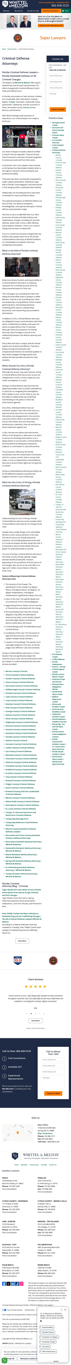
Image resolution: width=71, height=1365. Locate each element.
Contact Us (52, 1165)
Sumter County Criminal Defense (20, 678)
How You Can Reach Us (51, 11)
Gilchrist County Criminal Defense (21, 762)
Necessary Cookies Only (29, 1359)
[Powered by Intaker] (56, 1361)
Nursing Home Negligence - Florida (57, 686)
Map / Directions (45, 1133)
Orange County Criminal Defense (20, 711)
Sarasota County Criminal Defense (21, 744)
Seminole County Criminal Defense (21, 733)
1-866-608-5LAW (52, 1142)
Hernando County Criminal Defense (22, 686)
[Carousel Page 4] (40, 1013)
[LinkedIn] (13, 1284)
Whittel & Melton (22, 82)
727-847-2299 (14, 1186)
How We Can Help (33, 11)
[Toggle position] (61, 1309)
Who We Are (19, 11)
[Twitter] (8, 1284)
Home (4, 49)
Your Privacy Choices (15, 1310)
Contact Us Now (57, 109)
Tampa (12, 102)
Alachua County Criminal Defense (21, 704)
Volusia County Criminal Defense (20, 715)
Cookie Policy (29, 1310)
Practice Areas (12, 49)
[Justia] (17, 1284)
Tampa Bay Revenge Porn (17, 819)
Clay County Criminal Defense (19, 777)
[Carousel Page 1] (27, 1013)
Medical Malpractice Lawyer (56, 699)
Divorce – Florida (58, 667)
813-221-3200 (49, 1253)
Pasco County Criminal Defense (20, 682)
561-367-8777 (14, 1273)
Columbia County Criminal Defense (21, 766)
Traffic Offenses (58, 659)
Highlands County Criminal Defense (22, 722)
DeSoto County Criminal (16, 740)
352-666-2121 (49, 1136)
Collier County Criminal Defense (20, 748)
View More (22, 941)
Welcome (6, 11)
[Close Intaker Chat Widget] (65, 1309)
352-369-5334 (49, 1230)
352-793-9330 (14, 1230)
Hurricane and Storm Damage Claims (58, 130)
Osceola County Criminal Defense (21, 729)
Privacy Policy (34, 1165)
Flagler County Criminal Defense (20, 784)
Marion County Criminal (16, 671)
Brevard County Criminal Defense (21, 780)
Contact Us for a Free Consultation (50, 25)
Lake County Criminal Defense (19, 697)
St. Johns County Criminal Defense (21, 773)
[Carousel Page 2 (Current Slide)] (31, 1013)
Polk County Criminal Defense (19, 708)
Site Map (44, 1165)
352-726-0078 (14, 1209)
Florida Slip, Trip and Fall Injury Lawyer (58, 726)
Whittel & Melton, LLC (24, 1339)
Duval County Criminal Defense (20, 788)
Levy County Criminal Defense (19, 700)
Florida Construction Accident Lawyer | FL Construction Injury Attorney (59, 744)
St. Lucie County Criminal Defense (21, 809)
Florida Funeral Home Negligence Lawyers (59, 734)
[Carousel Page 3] (35, 1013)
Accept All (10, 1359)
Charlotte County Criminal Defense (21, 758)
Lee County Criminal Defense (19, 751)
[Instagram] (21, 1284)
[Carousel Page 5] (44, 1013)
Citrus (26, 107)
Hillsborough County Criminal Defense (23, 689)
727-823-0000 (49, 1186)
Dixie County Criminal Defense (19, 718)
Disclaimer (24, 1165)
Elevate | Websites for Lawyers (16, 1343)
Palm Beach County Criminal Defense (22, 805)
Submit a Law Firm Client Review (35, 1028)
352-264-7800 (14, 1253)
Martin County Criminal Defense (20, 798)
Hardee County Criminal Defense (20, 737)
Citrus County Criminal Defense (20, 675)
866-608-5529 (60, 5)
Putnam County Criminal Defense (21, 726)
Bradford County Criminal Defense (21, 769)
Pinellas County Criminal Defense (21, 693)
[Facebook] (4, 1284)
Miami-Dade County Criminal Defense (22, 801)
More (67, 11)
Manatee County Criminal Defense (21, 755)
